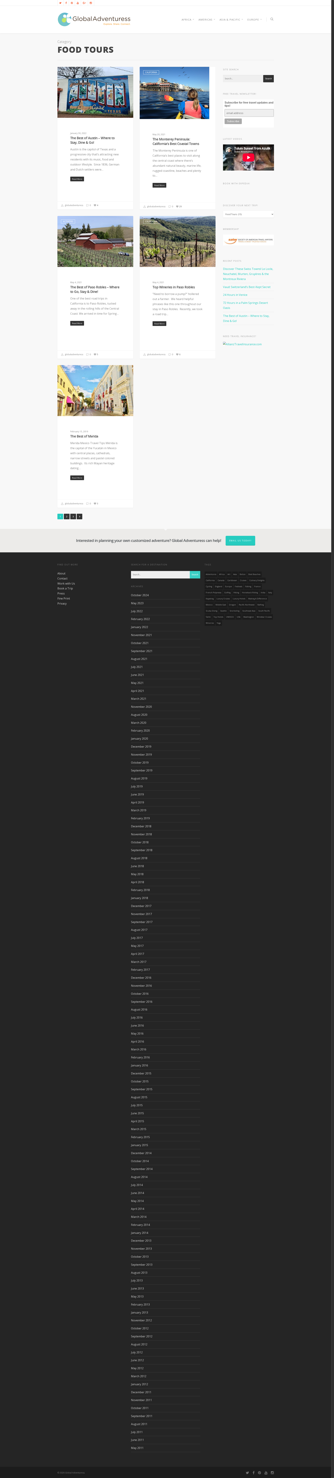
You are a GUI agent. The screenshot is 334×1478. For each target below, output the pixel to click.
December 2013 (141, 1241)
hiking (236, 592)
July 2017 (137, 938)
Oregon (232, 605)
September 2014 (141, 1169)
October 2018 (140, 842)
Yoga (219, 623)
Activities (68, 72)
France (257, 586)
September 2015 (141, 1089)
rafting (260, 605)
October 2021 (140, 643)
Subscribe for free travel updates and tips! (249, 104)
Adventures (211, 574)
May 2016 (137, 1033)
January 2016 (139, 1065)
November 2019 (141, 754)
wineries (210, 623)
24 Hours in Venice (235, 295)
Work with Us (66, 583)
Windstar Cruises (264, 617)
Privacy (62, 603)
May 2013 (137, 1296)
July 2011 (137, 1432)
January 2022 (139, 627)
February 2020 (140, 730)
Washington (248, 617)
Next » (79, 516)
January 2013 (139, 1312)
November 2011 (141, 1400)
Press (61, 593)
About (61, 573)
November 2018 (141, 834)
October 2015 (140, 1081)
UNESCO (230, 617)
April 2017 (137, 954)
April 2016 (137, 1041)
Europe (253, 19)
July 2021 (137, 667)
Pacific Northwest (247, 605)
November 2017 (141, 914)
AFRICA (186, 19)
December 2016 (141, 978)
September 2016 (141, 1002)
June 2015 (137, 1113)
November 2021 (141, 635)
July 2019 (137, 786)
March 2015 (138, 1129)
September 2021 (141, 651)
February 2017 (140, 970)
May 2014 (137, 1201)
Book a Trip (65, 588)
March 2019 (138, 810)
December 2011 (141, 1392)
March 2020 (138, 723)
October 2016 (140, 994)
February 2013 (140, 1304)
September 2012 (141, 1336)
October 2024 (140, 595)
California (151, 72)
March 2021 (138, 699)
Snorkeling (234, 611)
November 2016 (141, 986)
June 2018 (137, 866)
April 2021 (137, 691)
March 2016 (138, 1049)
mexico (209, 605)
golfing (227, 592)
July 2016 (137, 1017)
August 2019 (139, 778)
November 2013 (141, 1249)
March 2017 (138, 962)
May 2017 (137, 946)
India (263, 592)
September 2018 (141, 850)
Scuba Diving (211, 611)
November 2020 (141, 707)
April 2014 (137, 1209)
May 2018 (137, 874)
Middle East (221, 605)
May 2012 (137, 1368)
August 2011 (139, 1424)
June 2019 (137, 794)
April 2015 (137, 1121)
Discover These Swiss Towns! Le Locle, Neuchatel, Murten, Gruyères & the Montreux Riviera (248, 274)
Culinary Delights (256, 580)
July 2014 (137, 1185)
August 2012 (139, 1344)
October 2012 (140, 1328)
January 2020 (139, 738)
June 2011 (137, 1440)
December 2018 (141, 826)
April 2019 (137, 802)
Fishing (248, 586)
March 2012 (138, 1376)
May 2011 (137, 1448)
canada (221, 580)
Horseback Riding (250, 592)
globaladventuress (73, 205)
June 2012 (137, 1360)
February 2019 (140, 818)
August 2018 (139, 858)
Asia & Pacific (230, 19)
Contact (62, 578)
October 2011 (140, 1408)
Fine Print (63, 598)
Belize (242, 574)
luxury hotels (239, 598)
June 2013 (137, 1288)
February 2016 (140, 1057)
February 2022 (140, 619)
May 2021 (137, 683)
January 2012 (139, 1384)
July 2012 (137, 1352)
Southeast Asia (248, 611)
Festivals (238, 586)
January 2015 (139, 1145)
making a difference (257, 598)
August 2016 (139, 1009)
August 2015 (139, 1097)
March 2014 (138, 1217)
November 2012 (141, 1320)
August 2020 (139, 715)
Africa (222, 574)
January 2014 (139, 1233)
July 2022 (137, 611)
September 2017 (141, 922)
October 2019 (140, 762)
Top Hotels (218, 617)
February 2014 (140, 1225)
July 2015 (137, 1105)
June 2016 (137, 1025)
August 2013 (139, 1273)
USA (238, 617)
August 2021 (139, 659)
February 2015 (140, 1137)
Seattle (223, 611)
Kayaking (210, 598)
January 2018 (139, 898)
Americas (205, 19)
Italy (270, 592)
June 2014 (137, 1193)
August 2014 (139, 1177)
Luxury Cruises (223, 598)
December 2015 (141, 1073)
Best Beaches (254, 574)
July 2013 (137, 1280)
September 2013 (141, 1265)
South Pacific (264, 611)
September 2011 (141, 1416)
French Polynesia (213, 592)
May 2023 (137, 603)
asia (235, 574)
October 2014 (140, 1161)
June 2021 (137, 675)
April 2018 (137, 882)
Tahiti (208, 617)
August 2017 (139, 930)
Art (229, 574)
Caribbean (232, 580)
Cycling (209, 586)
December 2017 (141, 906)
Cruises (243, 580)
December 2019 (141, 746)
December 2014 (141, 1153)
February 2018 (140, 890)
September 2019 (141, 770)
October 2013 (140, 1257)
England (218, 586)
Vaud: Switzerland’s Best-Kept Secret (247, 287)
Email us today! (240, 540)
